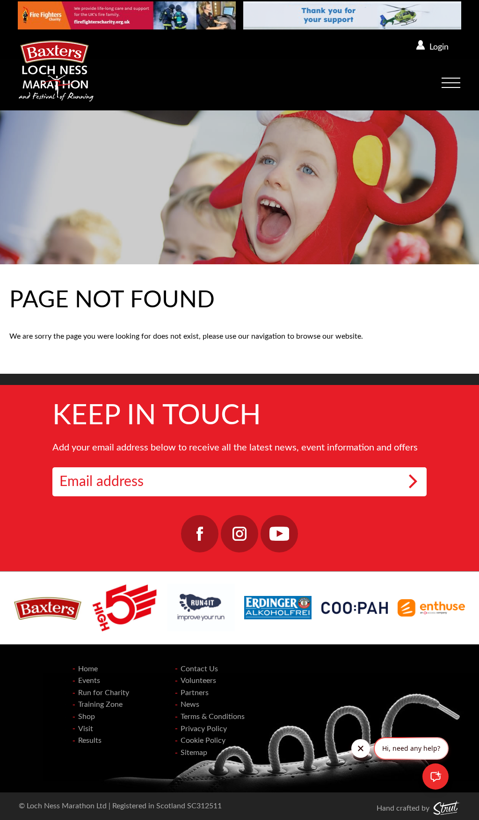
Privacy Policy (204, 729)
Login (439, 47)
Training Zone (100, 704)
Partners (195, 693)
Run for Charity (103, 693)
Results (90, 740)
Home (88, 669)
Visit (85, 729)
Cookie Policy (203, 740)
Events (89, 680)
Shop (86, 716)
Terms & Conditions (213, 716)
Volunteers (198, 680)
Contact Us (199, 669)
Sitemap (194, 752)
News (190, 704)
